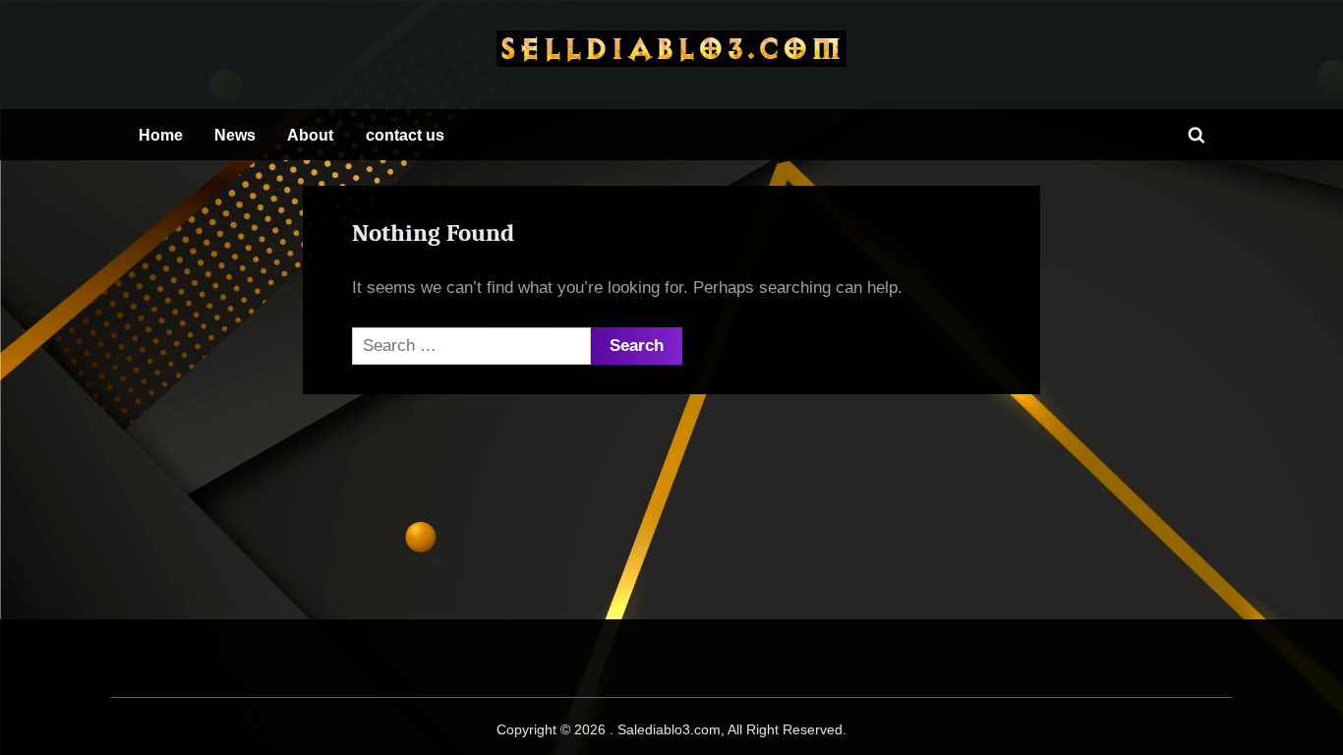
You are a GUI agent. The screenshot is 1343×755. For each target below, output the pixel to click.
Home (161, 135)
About (310, 135)
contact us (405, 135)
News (235, 135)
